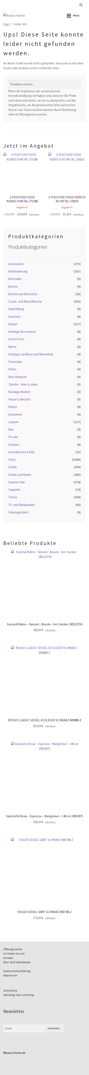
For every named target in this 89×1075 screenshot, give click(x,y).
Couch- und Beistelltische (25, 301)
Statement (15, 414)
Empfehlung (16, 309)
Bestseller (15, 279)
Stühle (12, 467)
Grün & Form (16, 339)
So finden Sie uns (14, 953)
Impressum (10, 975)
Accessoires (16, 264)
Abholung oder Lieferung (18, 995)
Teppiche (14, 490)
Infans (12, 369)
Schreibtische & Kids (21, 452)
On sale (13, 437)
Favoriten (14, 317)
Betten (13, 286)
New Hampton (17, 377)
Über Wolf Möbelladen (17, 962)
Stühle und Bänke (19, 475)
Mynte (12, 347)
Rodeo (12, 407)
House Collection (19, 399)
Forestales (15, 362)
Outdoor (13, 445)
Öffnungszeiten (12, 949)
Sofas (12, 459)
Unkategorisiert (18, 512)
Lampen (13, 422)
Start (6, 24)
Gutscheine (10, 990)
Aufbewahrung (18, 271)
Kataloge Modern (19, 392)
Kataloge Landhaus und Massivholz (30, 354)
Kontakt (8, 958)
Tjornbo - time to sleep (23, 384)
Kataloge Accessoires (22, 332)
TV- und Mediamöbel (21, 505)
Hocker (13, 324)
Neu (11, 429)
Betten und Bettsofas (22, 294)
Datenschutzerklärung (17, 971)
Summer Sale (16, 482)
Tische (12, 497)
